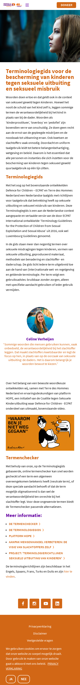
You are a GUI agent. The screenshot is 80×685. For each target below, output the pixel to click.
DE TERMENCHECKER (23, 524)
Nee (24, 679)
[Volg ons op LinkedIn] (57, 603)
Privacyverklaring (40, 626)
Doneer (66, 5)
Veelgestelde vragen (40, 640)
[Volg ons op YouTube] (46, 603)
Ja (10, 679)
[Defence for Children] (13, 5)
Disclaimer (40, 633)
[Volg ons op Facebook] (23, 603)
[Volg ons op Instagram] (34, 603)
